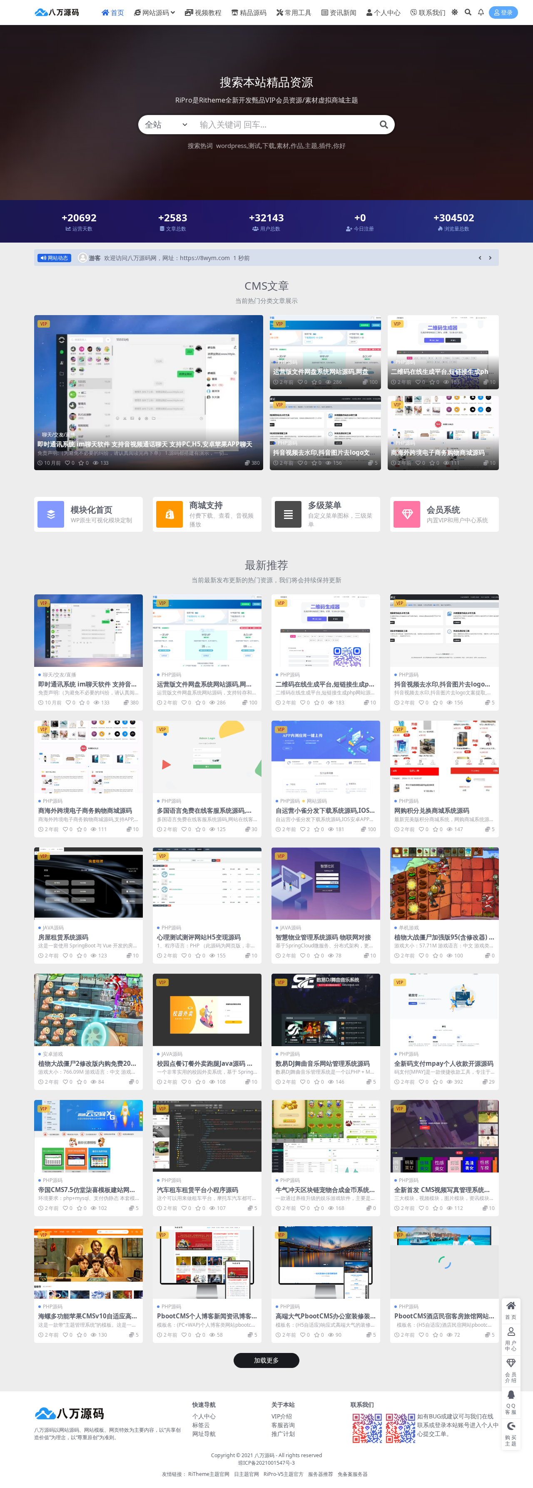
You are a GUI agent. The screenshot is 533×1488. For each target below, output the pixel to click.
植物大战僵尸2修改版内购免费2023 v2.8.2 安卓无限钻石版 (88, 1067)
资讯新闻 (343, 12)
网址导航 (204, 1434)
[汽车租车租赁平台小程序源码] (207, 1136)
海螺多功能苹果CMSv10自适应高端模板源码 (88, 1320)
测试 (254, 145)
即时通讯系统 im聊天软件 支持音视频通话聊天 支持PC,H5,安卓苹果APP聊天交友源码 (148, 448)
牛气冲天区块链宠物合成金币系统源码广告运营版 (326, 1193)
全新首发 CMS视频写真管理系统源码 (442, 1193)
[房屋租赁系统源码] (88, 883)
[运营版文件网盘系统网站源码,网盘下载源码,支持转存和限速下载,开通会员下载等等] (325, 352)
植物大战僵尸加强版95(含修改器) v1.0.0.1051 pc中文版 (443, 941)
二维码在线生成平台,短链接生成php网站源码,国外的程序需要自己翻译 (442, 375)
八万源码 (264, 1455)
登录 (507, 13)
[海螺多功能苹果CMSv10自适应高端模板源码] (88, 1262)
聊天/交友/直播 (58, 434)
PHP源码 (287, 362)
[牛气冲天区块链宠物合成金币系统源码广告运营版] (325, 1136)
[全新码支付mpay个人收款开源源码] (444, 1010)
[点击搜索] (384, 124)
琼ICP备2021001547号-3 (266, 1462)
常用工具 (298, 12)
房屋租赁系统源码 (63, 937)
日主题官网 (246, 1474)
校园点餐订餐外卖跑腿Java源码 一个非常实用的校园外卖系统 (205, 1067)
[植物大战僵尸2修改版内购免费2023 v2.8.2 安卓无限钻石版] (88, 1010)
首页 (117, 12)
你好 (339, 145)
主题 (311, 145)
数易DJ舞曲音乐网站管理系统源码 (323, 1063)
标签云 (201, 1425)
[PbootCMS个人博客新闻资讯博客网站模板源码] (207, 1262)
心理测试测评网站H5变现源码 (199, 937)
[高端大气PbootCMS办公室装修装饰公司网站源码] (325, 1262)
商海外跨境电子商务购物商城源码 (438, 452)
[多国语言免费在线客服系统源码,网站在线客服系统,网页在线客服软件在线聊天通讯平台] (207, 757)
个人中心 (387, 12)
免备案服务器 (353, 1474)
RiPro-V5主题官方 (284, 1474)
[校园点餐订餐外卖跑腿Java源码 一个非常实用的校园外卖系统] (207, 1010)
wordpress (231, 145)
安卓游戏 (53, 1053)
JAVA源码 (53, 927)
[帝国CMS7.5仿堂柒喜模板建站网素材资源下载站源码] (88, 1136)
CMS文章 (266, 285)
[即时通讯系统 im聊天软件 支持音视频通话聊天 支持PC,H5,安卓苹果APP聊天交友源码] (148, 392)
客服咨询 (283, 1425)
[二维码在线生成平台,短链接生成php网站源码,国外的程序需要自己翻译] (443, 352)
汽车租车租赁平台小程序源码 (197, 1189)
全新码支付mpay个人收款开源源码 (443, 1063)
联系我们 (432, 12)
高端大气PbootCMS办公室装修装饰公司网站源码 (323, 1320)
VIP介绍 (281, 1416)
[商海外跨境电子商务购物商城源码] (443, 433)
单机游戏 (409, 927)
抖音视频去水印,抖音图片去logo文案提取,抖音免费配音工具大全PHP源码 (324, 456)
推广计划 (283, 1434)
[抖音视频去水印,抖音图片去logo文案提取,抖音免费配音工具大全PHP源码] (325, 433)
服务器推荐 (320, 1474)
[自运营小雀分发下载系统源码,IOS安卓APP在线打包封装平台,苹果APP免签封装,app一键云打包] (325, 757)
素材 (282, 145)
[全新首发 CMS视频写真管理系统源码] (444, 1136)
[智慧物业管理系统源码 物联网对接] (325, 883)
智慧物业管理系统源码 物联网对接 (323, 937)
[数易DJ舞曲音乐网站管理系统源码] (325, 1010)
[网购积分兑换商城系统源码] (444, 757)
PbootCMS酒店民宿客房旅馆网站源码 (441, 1320)
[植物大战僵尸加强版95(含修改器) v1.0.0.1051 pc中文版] (444, 883)
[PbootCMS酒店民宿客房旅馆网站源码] (444, 1262)
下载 (268, 145)
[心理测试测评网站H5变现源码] (207, 883)
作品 (297, 145)
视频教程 (208, 12)
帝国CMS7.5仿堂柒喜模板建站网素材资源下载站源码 (87, 1193)
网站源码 (155, 12)
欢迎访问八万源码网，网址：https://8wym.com (167, 258)
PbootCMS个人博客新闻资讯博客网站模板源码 (204, 1320)
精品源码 (253, 12)
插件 (325, 145)
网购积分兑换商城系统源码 (431, 810)
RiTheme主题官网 (208, 1474)
